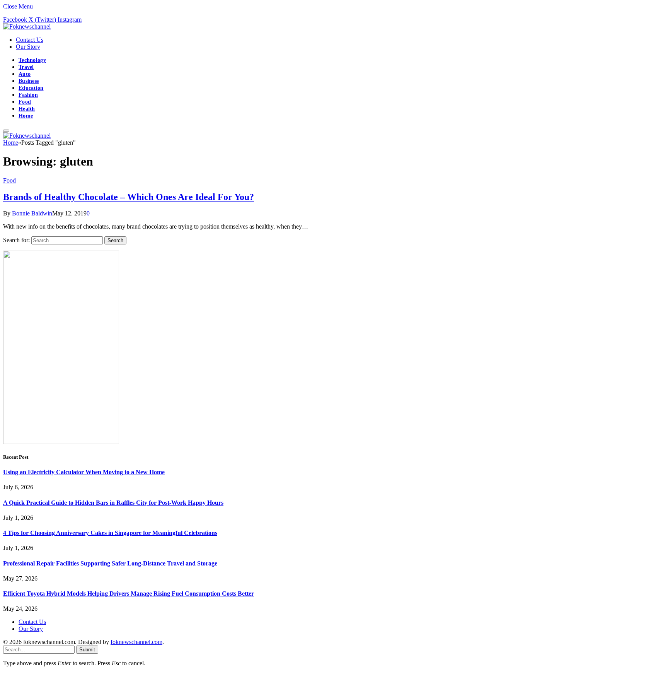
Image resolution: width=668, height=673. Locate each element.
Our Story (28, 46)
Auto (25, 74)
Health (27, 109)
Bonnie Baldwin (32, 213)
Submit (87, 650)
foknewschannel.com (136, 642)
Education (31, 88)
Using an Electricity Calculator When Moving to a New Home (84, 472)
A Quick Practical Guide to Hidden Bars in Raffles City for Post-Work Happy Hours (113, 502)
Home (26, 116)
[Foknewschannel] (27, 26)
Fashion (28, 95)
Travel (26, 67)
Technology (32, 60)
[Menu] (6, 131)
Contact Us (29, 39)
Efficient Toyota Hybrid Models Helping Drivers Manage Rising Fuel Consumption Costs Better (128, 593)
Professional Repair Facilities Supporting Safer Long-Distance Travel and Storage (110, 563)
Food (25, 102)
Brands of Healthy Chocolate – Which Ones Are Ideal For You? (128, 197)
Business (29, 81)
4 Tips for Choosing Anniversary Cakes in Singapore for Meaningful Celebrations (110, 533)
